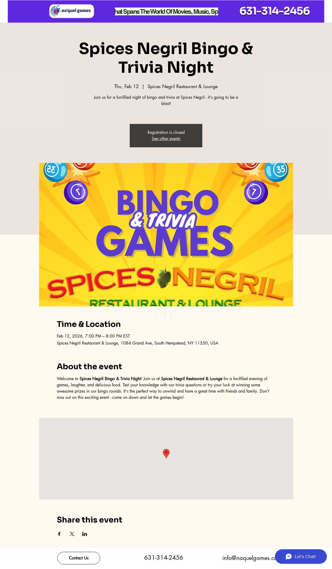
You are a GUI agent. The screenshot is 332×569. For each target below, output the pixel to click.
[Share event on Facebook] (59, 534)
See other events (166, 138)
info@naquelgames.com (251, 557)
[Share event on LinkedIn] (84, 534)
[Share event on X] (72, 534)
